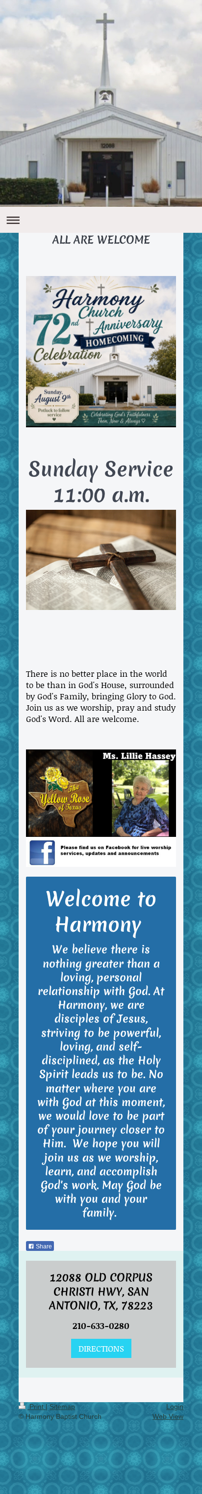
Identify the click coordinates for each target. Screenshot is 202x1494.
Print (36, 1407)
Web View (167, 1416)
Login (174, 1407)
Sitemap (62, 1407)
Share (43, 1246)
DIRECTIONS (101, 1348)
